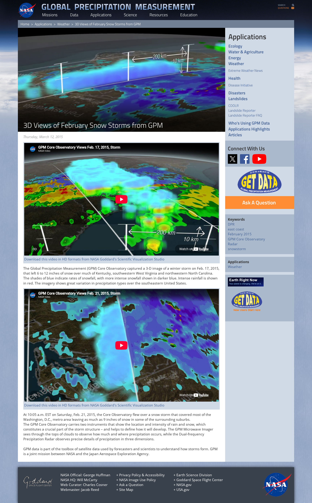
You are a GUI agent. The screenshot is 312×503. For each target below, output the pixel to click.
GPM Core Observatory (246, 239)
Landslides (238, 99)
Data (74, 15)
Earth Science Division (194, 475)
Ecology (235, 46)
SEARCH (281, 5)
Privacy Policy (130, 475)
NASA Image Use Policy (137, 480)
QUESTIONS (283, 8)
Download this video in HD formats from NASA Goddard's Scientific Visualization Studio (94, 259)
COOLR (233, 105)
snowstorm (237, 249)
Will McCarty (87, 480)
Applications (101, 15)
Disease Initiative (240, 85)
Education (188, 15)
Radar (233, 244)
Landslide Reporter (241, 110)
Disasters (236, 93)
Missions (50, 15)
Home (25, 24)
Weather (63, 24)
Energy (234, 58)
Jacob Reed (90, 489)
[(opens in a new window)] (233, 158)
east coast (236, 229)
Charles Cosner (95, 484)
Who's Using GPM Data (249, 123)
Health (234, 78)
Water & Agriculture (246, 52)
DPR (231, 224)
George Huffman (96, 475)
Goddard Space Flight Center (199, 480)
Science (130, 15)
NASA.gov (184, 484)
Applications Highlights (249, 129)
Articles (235, 135)
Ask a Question (131, 484)
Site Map (126, 489)
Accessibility (155, 475)
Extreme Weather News (245, 70)
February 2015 (240, 234)
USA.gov (182, 489)
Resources (159, 15)
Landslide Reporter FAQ (245, 115)
